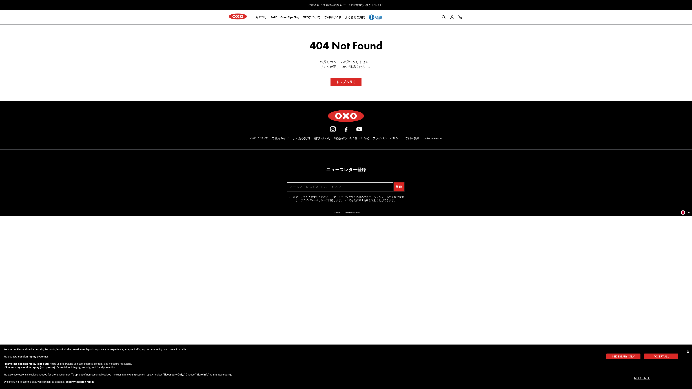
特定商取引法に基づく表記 (351, 138)
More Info (642, 378)
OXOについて (259, 138)
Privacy (356, 212)
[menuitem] (261, 17)
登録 (399, 186)
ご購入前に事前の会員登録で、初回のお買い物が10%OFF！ (346, 5)
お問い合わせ (322, 138)
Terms (348, 212)
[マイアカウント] (452, 17)
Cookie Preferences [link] (432, 138)
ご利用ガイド (280, 138)
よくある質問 (301, 138)
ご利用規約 (412, 138)
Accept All (661, 356)
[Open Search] (444, 17)
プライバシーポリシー (386, 138)
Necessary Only (623, 356)
